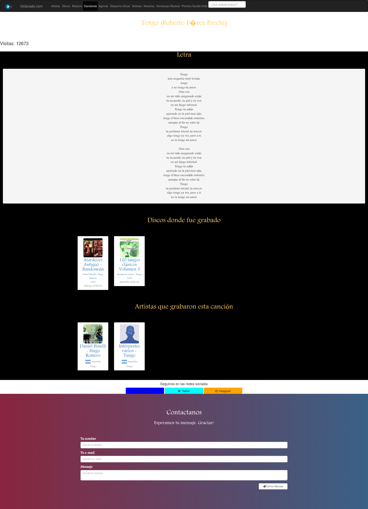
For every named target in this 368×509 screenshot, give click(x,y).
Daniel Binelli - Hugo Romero (93, 351)
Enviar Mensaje (274, 486)
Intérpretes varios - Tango (129, 274)
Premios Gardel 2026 (194, 6)
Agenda (103, 6)
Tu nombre (88, 439)
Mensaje (86, 467)
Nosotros (149, 6)
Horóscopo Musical (168, 6)
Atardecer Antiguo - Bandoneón (93, 264)
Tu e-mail (87, 453)
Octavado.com (31, 5)
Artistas (55, 6)
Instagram (224, 391)
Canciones (90, 6)
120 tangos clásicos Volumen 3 (129, 264)
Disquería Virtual (120, 6)
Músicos (77, 6)
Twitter (185, 391)
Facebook (146, 391)
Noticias (137, 6)
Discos (66, 6)
